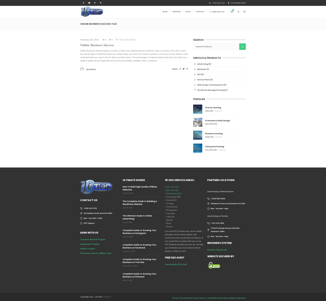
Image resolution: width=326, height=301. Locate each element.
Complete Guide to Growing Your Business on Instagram (139, 232)
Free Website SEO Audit (176, 264)
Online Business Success (97, 45)
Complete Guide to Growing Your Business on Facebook (139, 246)
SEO (199, 74)
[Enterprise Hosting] (197, 148)
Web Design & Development (210, 85)
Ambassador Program (90, 244)
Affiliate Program (87, 249)
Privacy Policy (179, 298)
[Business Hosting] (197, 135)
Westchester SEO (174, 193)
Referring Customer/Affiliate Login (95, 253)
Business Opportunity (217, 250)
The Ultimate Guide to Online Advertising (137, 217)
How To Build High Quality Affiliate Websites (140, 188)
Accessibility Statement (235, 298)
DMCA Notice (218, 298)
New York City (172, 190)
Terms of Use (205, 298)
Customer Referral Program (92, 239)
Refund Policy (192, 298)
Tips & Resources (127, 40)
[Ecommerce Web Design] (197, 122)
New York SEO (172, 187)
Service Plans (203, 79)
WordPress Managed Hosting (211, 90)
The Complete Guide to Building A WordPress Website (140, 203)
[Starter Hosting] (197, 109)
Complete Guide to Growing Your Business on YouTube (139, 261)
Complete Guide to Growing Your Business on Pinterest (139, 275)
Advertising (202, 64)
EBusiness (201, 69)
